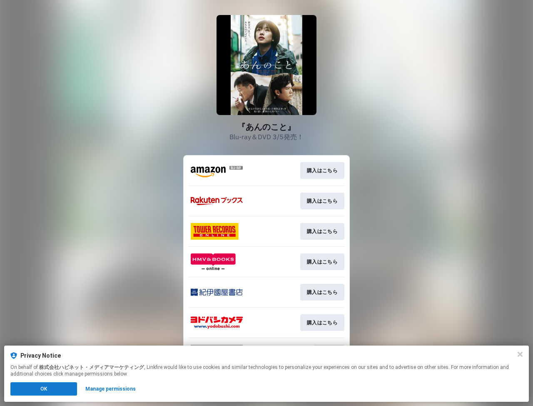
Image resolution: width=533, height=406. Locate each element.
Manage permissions (110, 389)
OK (43, 389)
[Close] (520, 354)
